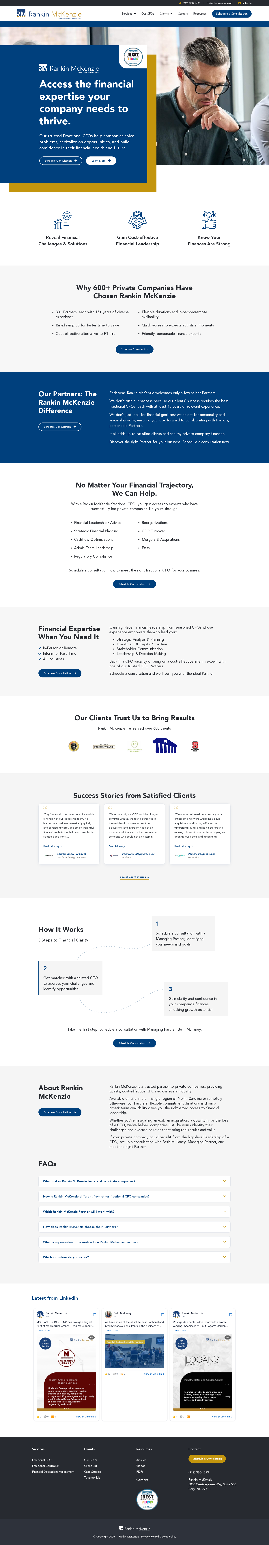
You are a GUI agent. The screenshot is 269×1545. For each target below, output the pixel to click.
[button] (69, 834)
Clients (164, 13)
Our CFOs (147, 13)
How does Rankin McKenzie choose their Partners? (80, 1227)
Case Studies (92, 1471)
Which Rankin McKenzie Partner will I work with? (78, 1212)
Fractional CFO (42, 1460)
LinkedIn (247, 3)
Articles (141, 1460)
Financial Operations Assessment (53, 1471)
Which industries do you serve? (66, 1257)
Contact (194, 1449)
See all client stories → (134, 877)
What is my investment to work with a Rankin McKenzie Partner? (90, 1242)
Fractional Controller (45, 1466)
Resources (200, 13)
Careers (183, 13)
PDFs (139, 1471)
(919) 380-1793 (191, 3)
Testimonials (92, 1477)
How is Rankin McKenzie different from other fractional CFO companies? (96, 1197)
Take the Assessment (219, 3)
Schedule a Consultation (232, 13)
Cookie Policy (168, 1536)
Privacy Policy (149, 1536)
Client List (90, 1466)
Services (127, 13)
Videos (140, 1466)
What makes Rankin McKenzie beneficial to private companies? (89, 1181)
